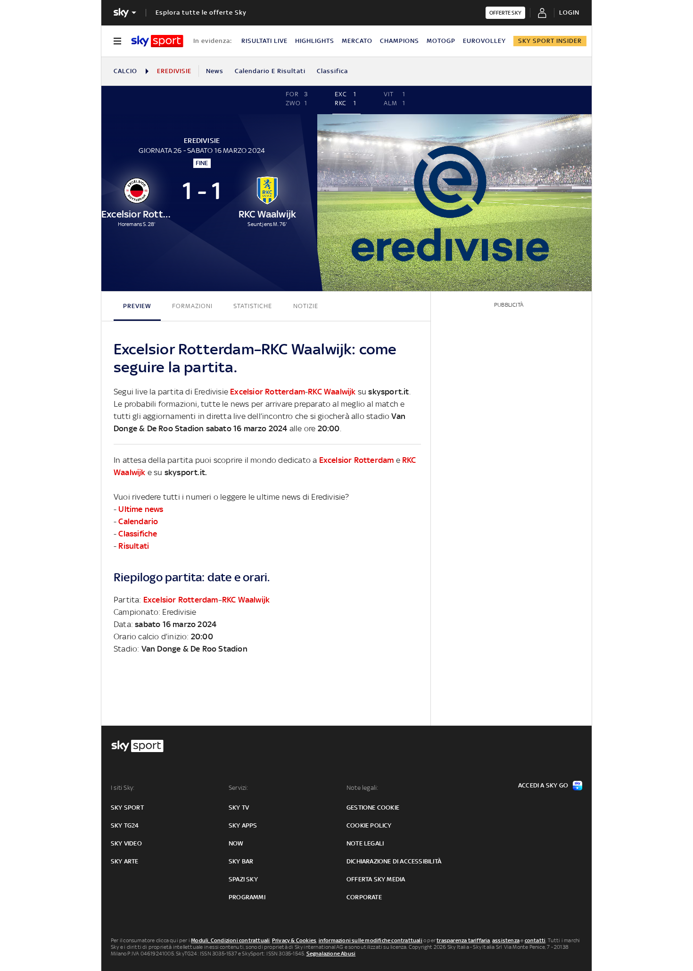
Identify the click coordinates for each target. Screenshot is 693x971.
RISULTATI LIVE (264, 40)
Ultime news (140, 509)
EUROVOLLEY (484, 40)
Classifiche (137, 533)
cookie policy (369, 825)
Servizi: (238, 787)
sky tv (239, 807)
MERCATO (357, 40)
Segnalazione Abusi (331, 953)
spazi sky (243, 879)
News (214, 71)
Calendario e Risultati (270, 71)
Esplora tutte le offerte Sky (201, 12)
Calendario (138, 521)
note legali (365, 843)
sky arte (125, 861)
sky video (126, 843)
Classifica (332, 71)
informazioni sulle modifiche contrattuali (370, 940)
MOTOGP (441, 40)
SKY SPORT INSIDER (550, 40)
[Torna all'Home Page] (157, 41)
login (569, 12)
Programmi (247, 897)
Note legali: (362, 787)
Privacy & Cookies (294, 940)
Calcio (125, 71)
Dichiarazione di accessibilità (393, 861)
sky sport (127, 807)
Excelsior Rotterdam (267, 391)
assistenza (506, 940)
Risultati (133, 546)
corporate (364, 897)
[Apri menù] (117, 41)
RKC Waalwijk (331, 391)
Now (236, 843)
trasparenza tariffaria (463, 940)
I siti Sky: (122, 787)
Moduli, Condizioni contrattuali (230, 940)
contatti (535, 940)
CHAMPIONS (399, 40)
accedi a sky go (543, 785)
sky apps (243, 825)
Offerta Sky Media (375, 879)
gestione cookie (372, 807)
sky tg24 (125, 825)
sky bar (241, 861)
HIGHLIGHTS (314, 40)
